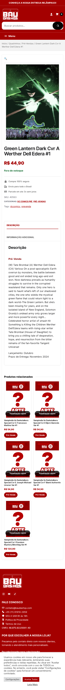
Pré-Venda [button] (10, 435)
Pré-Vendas (27, 43)
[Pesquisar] (58, 26)
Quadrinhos (14, 43)
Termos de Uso (13, 624)
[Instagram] (4, 594)
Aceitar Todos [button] (30, 679)
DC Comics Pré (24, 201)
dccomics (15, 206)
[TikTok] (15, 594)
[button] (5, 59)
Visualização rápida (18, 413)
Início (4, 43)
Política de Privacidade (16, 620)
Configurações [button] (12, 679)
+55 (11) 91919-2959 (16, 612)
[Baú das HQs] (12, 581)
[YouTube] (9, 594)
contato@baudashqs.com (18, 608)
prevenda (26, 206)
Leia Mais (32, 684)
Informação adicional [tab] (20, 237)
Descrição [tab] (13, 225)
